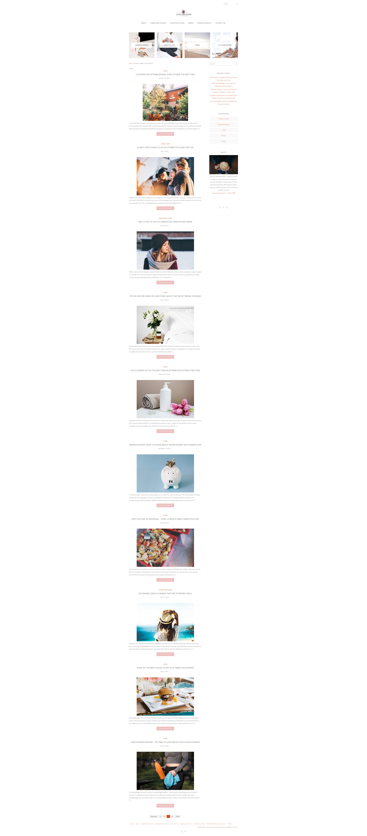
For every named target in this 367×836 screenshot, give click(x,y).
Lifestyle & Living (177, 23)
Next (177, 816)
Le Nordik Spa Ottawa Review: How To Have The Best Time (165, 74)
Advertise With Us (148, 823)
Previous (154, 816)
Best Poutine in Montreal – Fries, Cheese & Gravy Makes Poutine (165, 519)
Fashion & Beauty (205, 23)
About (144, 23)
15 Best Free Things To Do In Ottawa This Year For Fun (165, 147)
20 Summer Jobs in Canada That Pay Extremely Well (165, 593)
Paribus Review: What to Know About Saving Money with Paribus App (165, 445)
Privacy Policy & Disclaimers (216, 823)
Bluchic (235, 827)
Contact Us (220, 23)
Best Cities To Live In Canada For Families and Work (165, 222)
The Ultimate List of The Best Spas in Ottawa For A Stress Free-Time (165, 370)
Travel (191, 23)
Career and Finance (158, 23)
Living (165, 71)
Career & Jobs (163, 218)
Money (223, 135)
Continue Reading (165, 134)
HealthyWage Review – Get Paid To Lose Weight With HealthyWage (165, 742)
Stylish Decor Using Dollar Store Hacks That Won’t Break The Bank (165, 296)
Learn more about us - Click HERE (223, 193)
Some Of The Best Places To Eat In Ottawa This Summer (165, 668)
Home (130, 63)
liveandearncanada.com (214, 827)
